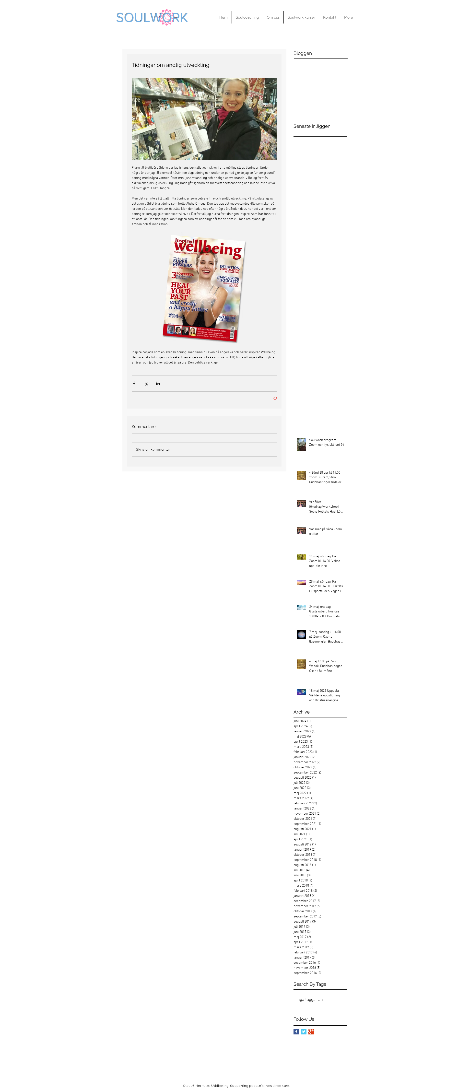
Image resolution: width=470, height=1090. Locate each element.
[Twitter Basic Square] (303, 1031)
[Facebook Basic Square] (296, 1031)
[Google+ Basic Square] (311, 1031)
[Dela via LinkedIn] (158, 383)
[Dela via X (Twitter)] (146, 383)
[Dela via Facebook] (134, 383)
